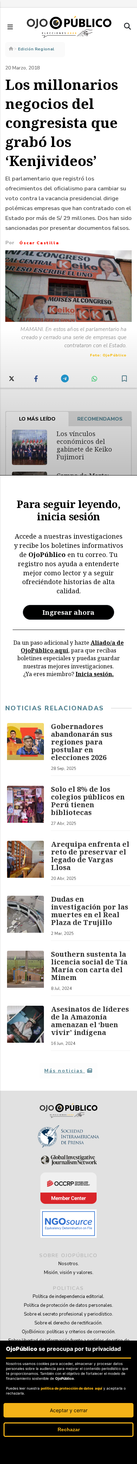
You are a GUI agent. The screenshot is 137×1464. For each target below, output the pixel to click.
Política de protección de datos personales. (68, 1305)
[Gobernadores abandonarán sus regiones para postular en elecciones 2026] (25, 749)
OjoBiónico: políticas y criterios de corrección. (69, 1332)
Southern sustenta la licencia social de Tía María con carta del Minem (89, 965)
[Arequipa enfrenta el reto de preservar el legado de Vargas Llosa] (25, 863)
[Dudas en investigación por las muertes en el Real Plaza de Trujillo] (25, 918)
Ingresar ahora (68, 612)
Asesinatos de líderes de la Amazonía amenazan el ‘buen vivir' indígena (90, 1020)
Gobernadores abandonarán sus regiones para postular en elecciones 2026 (81, 742)
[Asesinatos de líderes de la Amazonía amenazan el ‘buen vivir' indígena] (25, 1028)
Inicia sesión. (95, 674)
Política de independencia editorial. (68, 1296)
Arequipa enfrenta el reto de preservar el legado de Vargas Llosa (90, 855)
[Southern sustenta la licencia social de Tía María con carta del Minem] (25, 973)
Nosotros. (68, 1264)
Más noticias (64, 1070)
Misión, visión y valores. (68, 1272)
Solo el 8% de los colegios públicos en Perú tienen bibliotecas (88, 800)
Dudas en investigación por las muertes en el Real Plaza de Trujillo (89, 910)
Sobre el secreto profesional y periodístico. (68, 1314)
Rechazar (69, 1429)
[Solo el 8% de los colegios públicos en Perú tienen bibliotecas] (25, 808)
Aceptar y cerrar (68, 1410)
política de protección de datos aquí (71, 1388)
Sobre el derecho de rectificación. (68, 1323)
